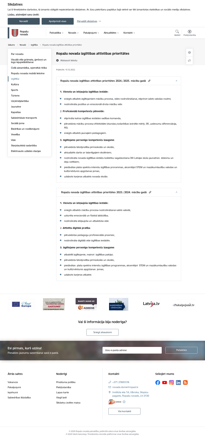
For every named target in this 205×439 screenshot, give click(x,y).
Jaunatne (16, 106)
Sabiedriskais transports (24, 117)
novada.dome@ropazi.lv (125, 387)
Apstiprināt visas (57, 21)
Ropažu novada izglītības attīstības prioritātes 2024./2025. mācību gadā (103, 80)
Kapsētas (16, 112)
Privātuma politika (65, 382)
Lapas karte (62, 392)
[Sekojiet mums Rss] (185, 382)
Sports (14, 89)
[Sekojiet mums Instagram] (171, 382)
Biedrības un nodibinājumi (25, 128)
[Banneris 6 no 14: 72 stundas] (54, 304)
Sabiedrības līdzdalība (19, 397)
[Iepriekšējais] (15, 304)
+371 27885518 (120, 382)
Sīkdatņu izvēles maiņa (68, 402)
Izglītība (15, 78)
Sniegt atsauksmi (102, 332)
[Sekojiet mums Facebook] (157, 382)
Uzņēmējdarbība (20, 101)
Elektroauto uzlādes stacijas (26, 151)
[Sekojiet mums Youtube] (164, 382)
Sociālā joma (17, 123)
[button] (148, 81)
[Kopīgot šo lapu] (189, 60)
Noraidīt (23, 21)
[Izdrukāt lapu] (189, 52)
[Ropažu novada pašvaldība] (20, 33)
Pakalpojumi (14, 387)
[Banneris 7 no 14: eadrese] (86, 304)
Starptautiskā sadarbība (24, 145)
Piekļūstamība (63, 387)
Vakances (13, 382)
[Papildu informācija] (124, 402)
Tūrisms (15, 95)
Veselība (15, 134)
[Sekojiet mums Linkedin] (178, 382)
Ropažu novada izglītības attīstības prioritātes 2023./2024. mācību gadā (103, 192)
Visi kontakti (124, 411)
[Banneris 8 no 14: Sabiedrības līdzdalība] (118, 304)
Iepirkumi (13, 392)
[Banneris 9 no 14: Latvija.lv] (151, 304)
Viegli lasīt (61, 397)
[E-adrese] (114, 401)
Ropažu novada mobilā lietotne (28, 73)
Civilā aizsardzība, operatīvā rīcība (29, 67)
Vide (13, 140)
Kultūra (15, 84)
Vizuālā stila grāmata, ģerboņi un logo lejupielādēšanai (28, 61)
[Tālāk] (190, 304)
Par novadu (17, 53)
